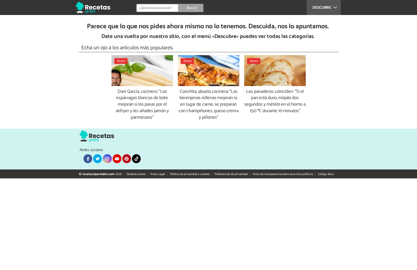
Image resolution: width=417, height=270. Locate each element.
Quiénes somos (136, 174)
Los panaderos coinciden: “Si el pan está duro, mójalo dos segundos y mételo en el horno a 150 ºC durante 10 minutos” (275, 101)
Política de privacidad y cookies (190, 174)
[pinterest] (126, 158)
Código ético (326, 174)
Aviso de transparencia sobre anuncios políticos (283, 174)
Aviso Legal (158, 174)
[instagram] (107, 158)
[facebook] (87, 158)
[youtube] (117, 158)
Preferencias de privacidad (231, 174)
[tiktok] (136, 158)
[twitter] (97, 158)
